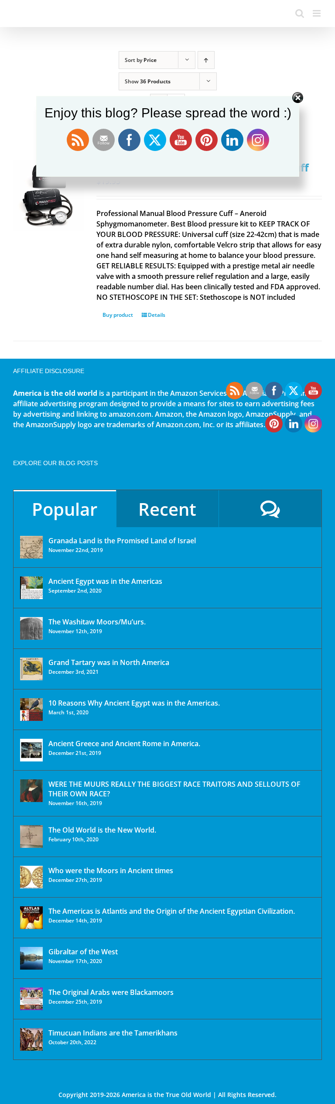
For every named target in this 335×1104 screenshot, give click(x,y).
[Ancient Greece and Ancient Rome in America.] (31, 750)
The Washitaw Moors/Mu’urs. (97, 622)
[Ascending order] (206, 60)
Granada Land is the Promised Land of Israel (122, 540)
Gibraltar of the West (83, 952)
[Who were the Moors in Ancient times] (31, 877)
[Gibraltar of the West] (31, 958)
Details (156, 315)
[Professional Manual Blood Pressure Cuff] (48, 195)
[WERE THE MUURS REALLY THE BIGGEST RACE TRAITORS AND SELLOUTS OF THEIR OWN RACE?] (31, 790)
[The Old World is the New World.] (31, 836)
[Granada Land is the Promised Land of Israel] (31, 547)
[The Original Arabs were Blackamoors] (31, 998)
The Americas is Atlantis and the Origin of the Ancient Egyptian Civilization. (171, 911)
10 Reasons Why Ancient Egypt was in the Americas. (134, 703)
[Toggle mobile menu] (317, 13)
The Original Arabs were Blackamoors (111, 992)
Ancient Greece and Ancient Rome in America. (124, 743)
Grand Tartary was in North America (108, 662)
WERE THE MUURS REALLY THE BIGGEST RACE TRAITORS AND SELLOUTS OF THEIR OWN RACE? (174, 789)
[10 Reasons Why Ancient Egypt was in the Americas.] (31, 709)
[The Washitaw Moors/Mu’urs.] (31, 628)
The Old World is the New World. (102, 830)
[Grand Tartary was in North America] (31, 669)
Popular (64, 509)
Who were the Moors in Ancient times (110, 870)
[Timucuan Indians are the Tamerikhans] (31, 1039)
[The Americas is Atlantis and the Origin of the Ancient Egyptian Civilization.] (31, 917)
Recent (167, 509)
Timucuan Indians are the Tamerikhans (113, 1033)
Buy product (118, 315)
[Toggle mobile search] (299, 13)
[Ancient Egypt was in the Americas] (31, 587)
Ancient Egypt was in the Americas (105, 581)
